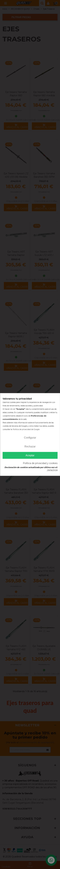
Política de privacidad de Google (26, 429)
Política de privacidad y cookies (40, 463)
